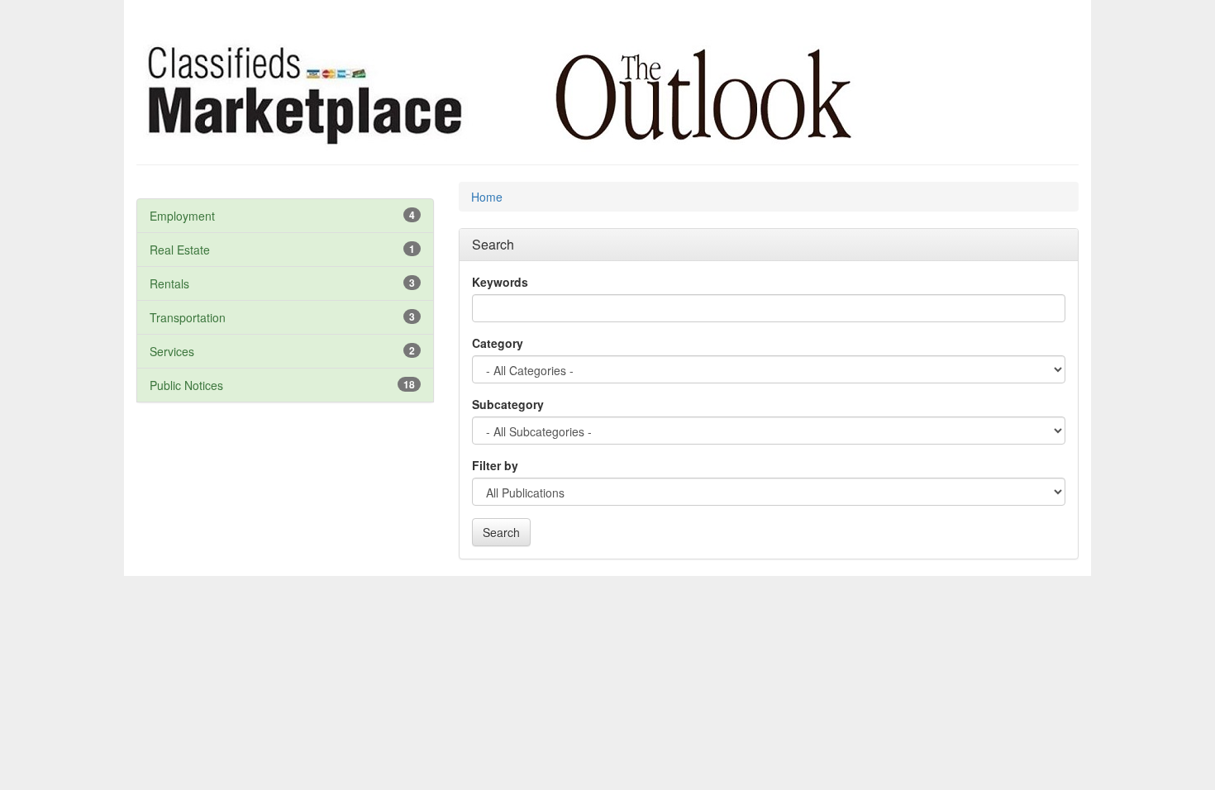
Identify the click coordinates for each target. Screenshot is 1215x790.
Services (172, 351)
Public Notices (186, 385)
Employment (182, 215)
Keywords (500, 282)
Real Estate (180, 249)
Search (501, 532)
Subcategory (508, 404)
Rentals (169, 283)
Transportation (188, 317)
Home (487, 196)
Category (497, 343)
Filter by (495, 465)
